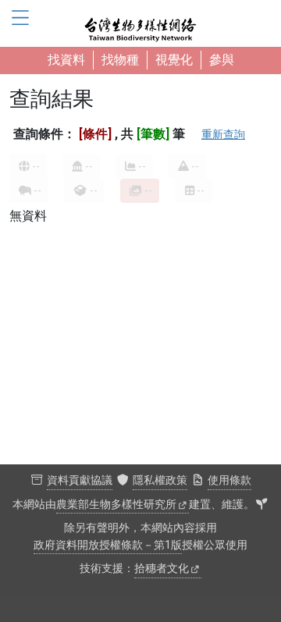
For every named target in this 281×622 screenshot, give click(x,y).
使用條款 (229, 480)
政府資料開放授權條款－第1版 (108, 545)
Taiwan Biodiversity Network (140, 23)
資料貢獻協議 (79, 480)
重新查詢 (223, 134)
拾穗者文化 (161, 568)
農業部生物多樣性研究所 (116, 504)
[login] (261, 505)
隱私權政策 (160, 480)
